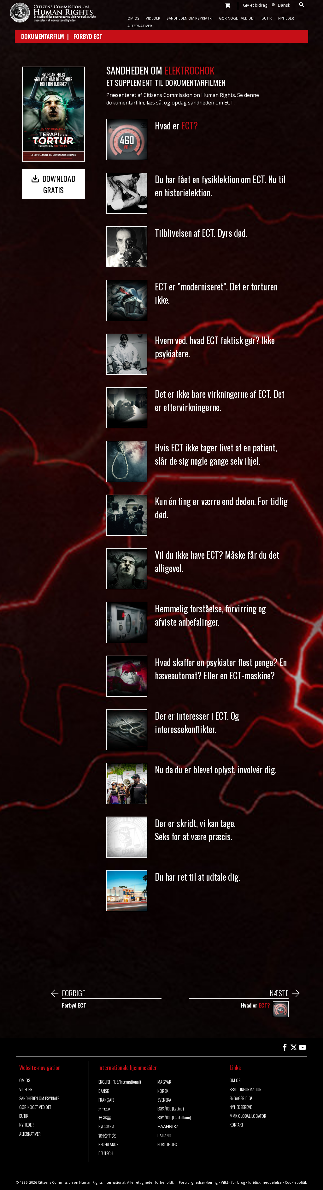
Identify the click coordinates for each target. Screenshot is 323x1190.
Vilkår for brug (233, 1182)
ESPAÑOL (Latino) (170, 1108)
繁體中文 (107, 1135)
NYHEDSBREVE (241, 1107)
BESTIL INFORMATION (245, 1089)
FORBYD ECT (87, 36)
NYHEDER (286, 18)
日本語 (105, 1117)
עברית (104, 1108)
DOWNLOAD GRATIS (57, 184)
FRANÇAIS (106, 1100)
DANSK (103, 1091)
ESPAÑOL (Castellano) (174, 1117)
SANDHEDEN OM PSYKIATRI (190, 18)
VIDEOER (153, 18)
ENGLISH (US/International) (119, 1082)
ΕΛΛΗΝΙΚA (168, 1126)
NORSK (162, 1091)
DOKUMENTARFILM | (47, 36)
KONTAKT (236, 1125)
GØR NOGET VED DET (237, 18)
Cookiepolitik (296, 1182)
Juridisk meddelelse (265, 1182)
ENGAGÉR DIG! (241, 1098)
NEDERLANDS (108, 1144)
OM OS (133, 18)
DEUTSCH (105, 1153)
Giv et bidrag (255, 5)
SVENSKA (164, 1100)
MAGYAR (164, 1082)
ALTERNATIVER (139, 25)
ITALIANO (164, 1135)
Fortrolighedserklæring (198, 1182)
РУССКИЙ (106, 1126)
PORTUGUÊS (167, 1144)
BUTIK (266, 18)
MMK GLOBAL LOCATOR (248, 1116)
